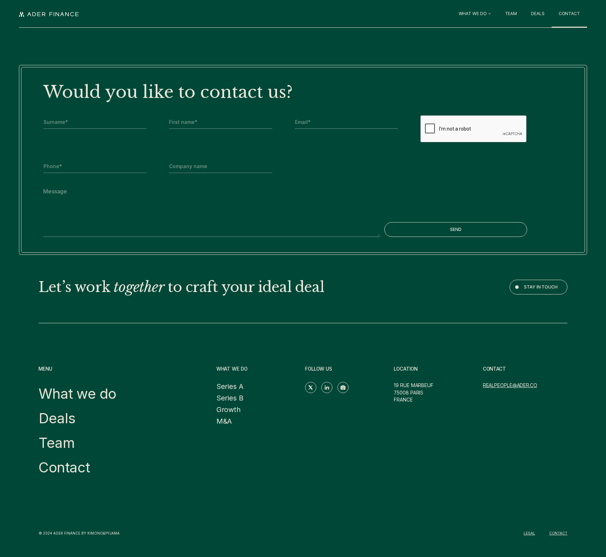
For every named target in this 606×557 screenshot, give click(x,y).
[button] (475, 13)
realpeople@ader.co (510, 385)
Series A (229, 386)
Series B (229, 398)
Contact (64, 467)
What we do (77, 393)
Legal (529, 533)
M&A (224, 421)
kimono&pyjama (103, 533)
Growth (228, 409)
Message (55, 191)
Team (57, 442)
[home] (49, 13)
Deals (57, 418)
